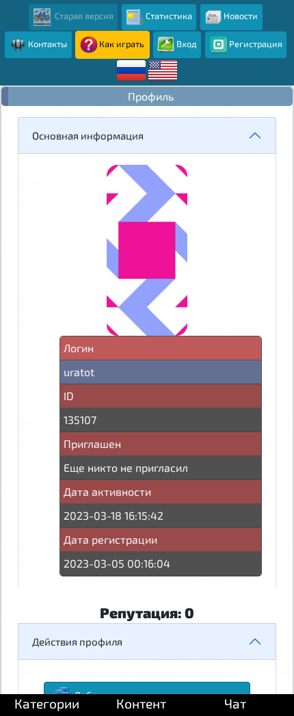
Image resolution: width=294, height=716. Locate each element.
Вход (186, 43)
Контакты (47, 43)
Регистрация (255, 43)
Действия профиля (77, 641)
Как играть (121, 43)
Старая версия (83, 15)
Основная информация (88, 135)
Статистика (169, 15)
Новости (241, 15)
